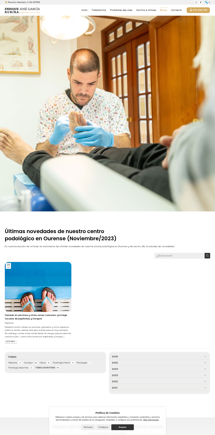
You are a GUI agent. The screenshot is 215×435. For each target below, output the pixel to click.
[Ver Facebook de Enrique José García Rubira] (200, 2)
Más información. (151, 420)
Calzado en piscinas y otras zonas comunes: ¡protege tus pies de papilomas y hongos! (36, 317)
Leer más (10, 341)
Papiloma (9, 323)
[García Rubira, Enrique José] (22, 10)
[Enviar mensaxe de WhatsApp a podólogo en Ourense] (196, 2)
